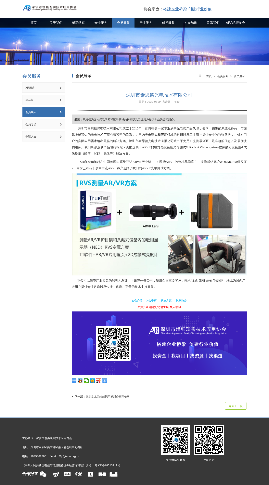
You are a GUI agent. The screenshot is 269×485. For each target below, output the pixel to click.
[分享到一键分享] (104, 380)
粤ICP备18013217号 (107, 465)
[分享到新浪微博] (98, 380)
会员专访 (30, 124)
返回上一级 (236, 406)
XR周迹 (30, 88)
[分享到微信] (86, 380)
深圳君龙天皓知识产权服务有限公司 (102, 396)
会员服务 (222, 75)
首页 (209, 75)
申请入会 (30, 136)
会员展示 (30, 112)
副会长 (29, 100)
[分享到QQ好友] (80, 380)
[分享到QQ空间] (92, 380)
